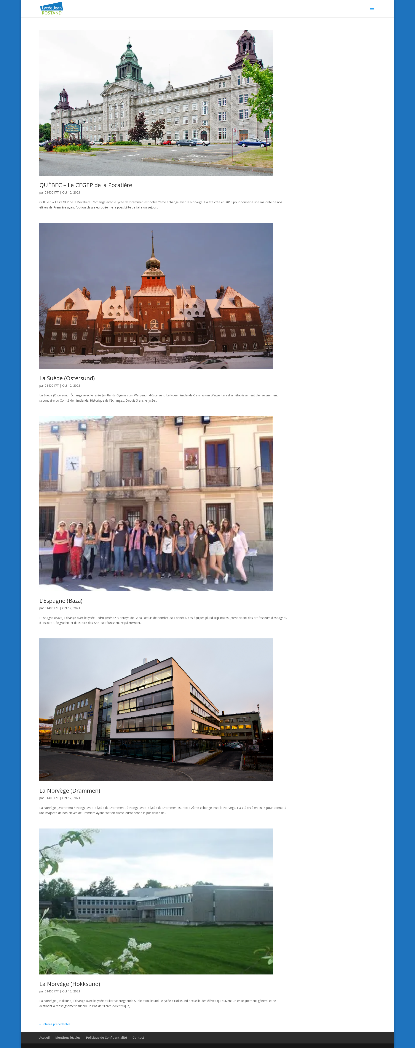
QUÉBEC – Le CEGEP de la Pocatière (85, 185)
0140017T (52, 192)
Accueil (44, 1037)
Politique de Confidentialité (106, 1037)
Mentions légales (67, 1037)
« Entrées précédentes (54, 1024)
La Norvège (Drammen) (69, 790)
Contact (138, 1037)
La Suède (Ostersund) (67, 378)
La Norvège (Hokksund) (69, 984)
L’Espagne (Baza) (60, 600)
